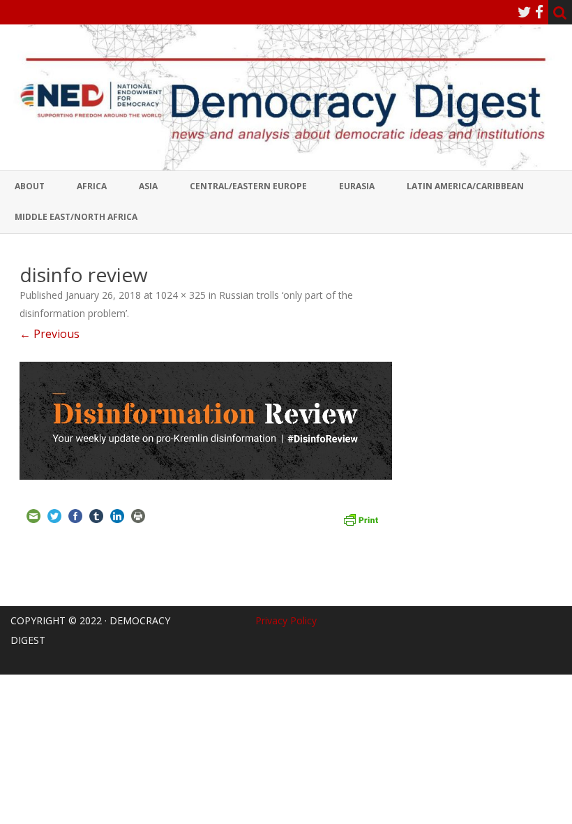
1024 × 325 (181, 295)
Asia (148, 186)
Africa (92, 186)
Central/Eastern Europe (248, 186)
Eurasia (357, 186)
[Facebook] (539, 12)
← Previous (50, 333)
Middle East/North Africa (76, 217)
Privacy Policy (286, 620)
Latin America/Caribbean (465, 186)
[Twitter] (525, 12)
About (30, 186)
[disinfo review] (206, 421)
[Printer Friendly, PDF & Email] (361, 518)
